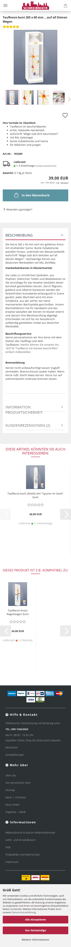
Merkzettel (11, 747)
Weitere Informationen (35, 939)
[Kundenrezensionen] (11, 28)
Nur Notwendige (35, 930)
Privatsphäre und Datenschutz (22, 854)
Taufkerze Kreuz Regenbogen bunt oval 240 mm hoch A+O (18, 613)
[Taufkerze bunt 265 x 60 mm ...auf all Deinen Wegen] (35, 56)
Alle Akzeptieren (35, 919)
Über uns (10, 775)
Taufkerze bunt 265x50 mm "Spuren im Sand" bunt (35, 495)
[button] (65, 514)
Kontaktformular (14, 754)
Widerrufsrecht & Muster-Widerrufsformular (30, 832)
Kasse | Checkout (15, 797)
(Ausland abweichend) (46, 165)
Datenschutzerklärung (24, 912)
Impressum (11, 862)
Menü (5, 5)
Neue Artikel (12, 804)
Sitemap (10, 790)
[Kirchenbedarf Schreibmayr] (35, 5)
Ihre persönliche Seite (18, 782)
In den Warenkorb (36, 195)
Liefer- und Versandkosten (20, 840)
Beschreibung (19, 235)
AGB (7, 847)
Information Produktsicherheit (24, 408)
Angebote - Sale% (15, 812)
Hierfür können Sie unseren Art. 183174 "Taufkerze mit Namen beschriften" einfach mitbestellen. (32, 348)
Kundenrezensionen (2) (27, 425)
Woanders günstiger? (19, 209)
